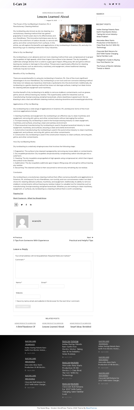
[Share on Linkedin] (30, 204)
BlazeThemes (91, 408)
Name (19, 282)
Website (19, 293)
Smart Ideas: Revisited (81, 326)
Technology (30, 344)
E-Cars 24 (19, 4)
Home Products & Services (53, 12)
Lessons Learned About (53, 326)
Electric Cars (30, 341)
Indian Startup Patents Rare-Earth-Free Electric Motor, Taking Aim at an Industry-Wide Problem (36, 349)
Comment (20, 260)
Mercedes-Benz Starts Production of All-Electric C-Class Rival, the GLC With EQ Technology (35, 366)
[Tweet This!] (21, 204)
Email (44, 282)
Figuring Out (18, 194)
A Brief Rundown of (25, 326)
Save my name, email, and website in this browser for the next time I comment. (48, 301)
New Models (30, 361)
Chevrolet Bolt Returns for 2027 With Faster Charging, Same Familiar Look (107, 53)
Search (100, 14)
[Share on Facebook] (26, 204)
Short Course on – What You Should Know (29, 198)
